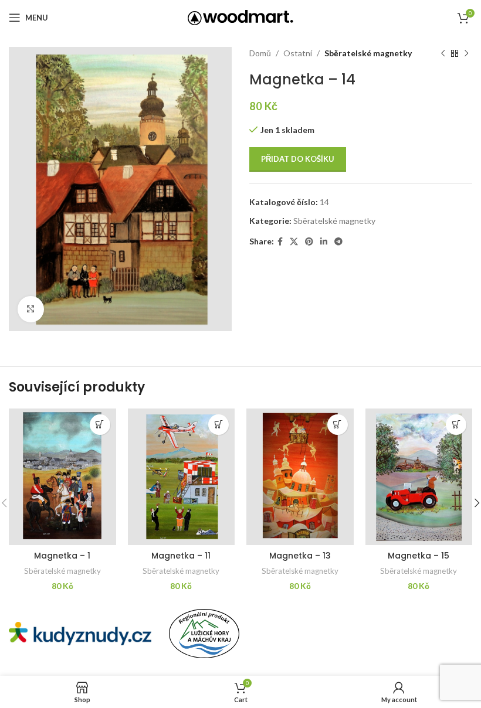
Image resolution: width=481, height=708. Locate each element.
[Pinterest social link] (309, 242)
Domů (260, 53)
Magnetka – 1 (62, 555)
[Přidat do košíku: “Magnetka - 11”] (218, 424)
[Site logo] (240, 17)
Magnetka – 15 (418, 555)
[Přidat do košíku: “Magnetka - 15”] (456, 424)
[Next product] (466, 53)
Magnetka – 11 (181, 555)
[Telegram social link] (338, 242)
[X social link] (294, 242)
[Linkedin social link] (324, 242)
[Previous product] (443, 53)
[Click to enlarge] (31, 309)
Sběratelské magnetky (368, 53)
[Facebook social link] (280, 242)
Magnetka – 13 (300, 555)
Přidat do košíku (297, 159)
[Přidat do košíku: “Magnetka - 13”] (337, 424)
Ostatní (297, 53)
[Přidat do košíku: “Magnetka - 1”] (100, 424)
